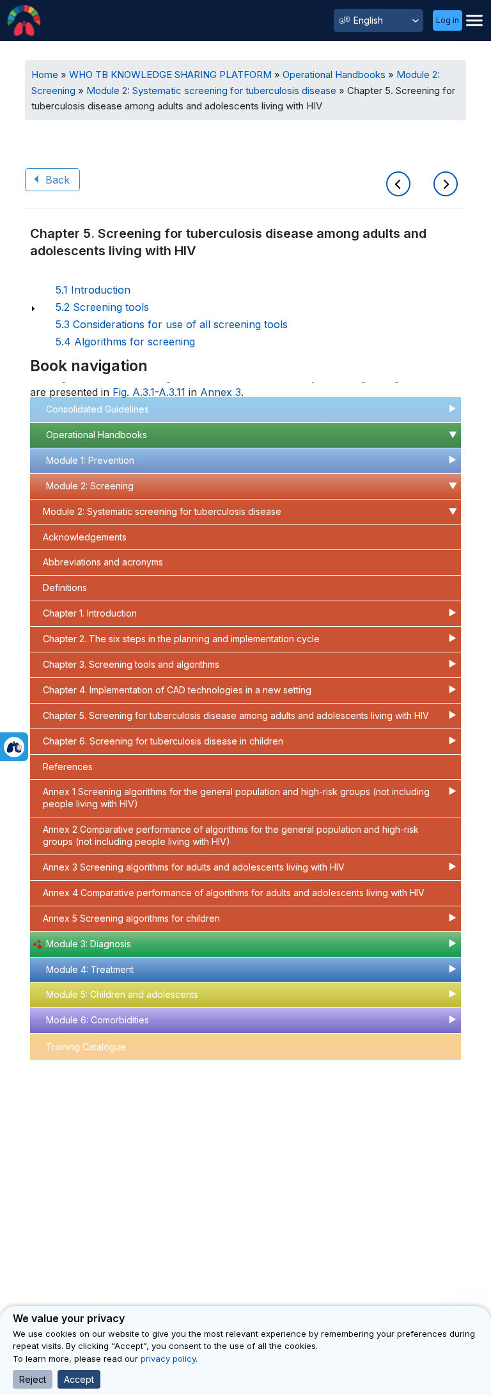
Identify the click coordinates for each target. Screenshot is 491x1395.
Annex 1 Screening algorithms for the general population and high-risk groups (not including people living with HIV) (236, 797)
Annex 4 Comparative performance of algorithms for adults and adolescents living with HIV (234, 892)
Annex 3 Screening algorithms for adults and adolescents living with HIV (194, 867)
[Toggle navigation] (474, 20)
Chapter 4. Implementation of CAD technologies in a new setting (177, 689)
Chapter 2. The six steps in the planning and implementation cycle (181, 638)
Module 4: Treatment (90, 969)
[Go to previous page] (400, 185)
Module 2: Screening (90, 485)
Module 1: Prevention (90, 460)
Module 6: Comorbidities (97, 1019)
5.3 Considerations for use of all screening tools (172, 324)
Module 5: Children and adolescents (122, 994)
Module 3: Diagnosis (88, 943)
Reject (32, 1379)
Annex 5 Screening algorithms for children (131, 918)
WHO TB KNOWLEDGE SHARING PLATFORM (170, 74)
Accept (79, 1379)
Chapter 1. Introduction (90, 613)
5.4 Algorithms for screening (125, 341)
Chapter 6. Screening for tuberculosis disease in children (163, 741)
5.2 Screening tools (102, 307)
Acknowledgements (85, 537)
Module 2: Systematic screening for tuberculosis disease (211, 90)
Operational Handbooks (334, 74)
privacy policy (168, 1358)
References (68, 766)
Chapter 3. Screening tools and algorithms (131, 664)
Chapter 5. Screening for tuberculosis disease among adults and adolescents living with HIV (236, 715)
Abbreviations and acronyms (103, 561)
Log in (447, 20)
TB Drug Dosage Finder (96, 1073)
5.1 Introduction (93, 289)
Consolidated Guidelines (97, 409)
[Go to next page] (445, 185)
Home (44, 74)
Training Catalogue (86, 1046)
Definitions (65, 587)
